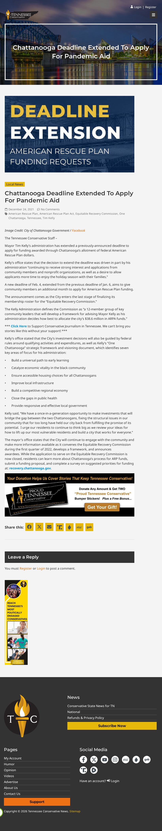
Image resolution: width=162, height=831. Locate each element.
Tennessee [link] (34, 218)
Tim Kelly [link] (49, 218)
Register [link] (26, 568)
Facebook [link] (78, 230)
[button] (29, 527)
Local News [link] (14, 184)
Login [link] (41, 568)
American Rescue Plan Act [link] (57, 213)
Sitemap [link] (75, 811)
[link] (135, 7)
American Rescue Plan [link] (23, 213)
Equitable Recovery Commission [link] (96, 213)
